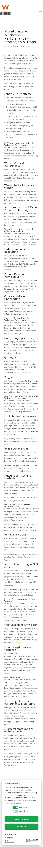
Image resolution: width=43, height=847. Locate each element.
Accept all (21, 826)
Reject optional (22, 819)
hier (29, 471)
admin (10, 46)
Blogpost (18, 642)
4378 (27, 46)
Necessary (24, 807)
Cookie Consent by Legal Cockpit (32, 840)
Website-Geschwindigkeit (14, 547)
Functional (24, 811)
